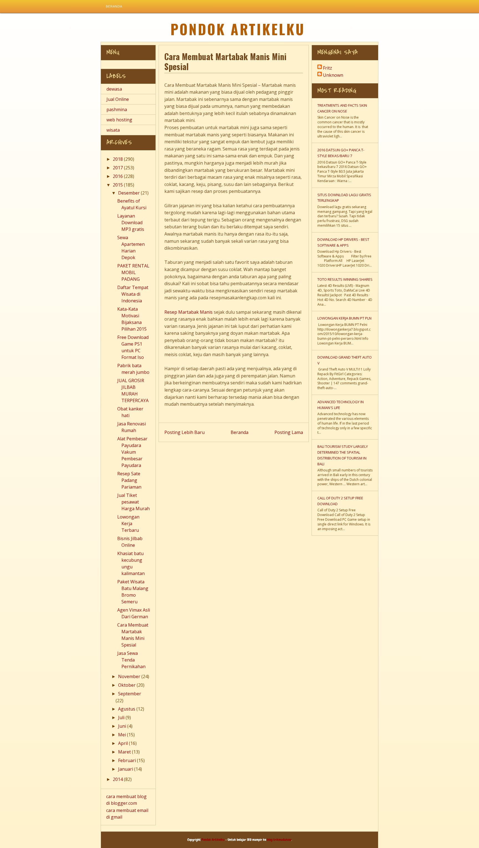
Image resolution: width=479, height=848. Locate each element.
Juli (122, 717)
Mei (122, 735)
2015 (118, 185)
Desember (129, 193)
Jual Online (117, 99)
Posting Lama (288, 432)
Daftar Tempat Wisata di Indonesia (132, 294)
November (129, 676)
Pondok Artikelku (237, 29)
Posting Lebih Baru (184, 432)
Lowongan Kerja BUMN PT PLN (344, 318)
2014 (118, 779)
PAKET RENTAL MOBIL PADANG (133, 272)
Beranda (114, 6)
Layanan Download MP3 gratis (130, 222)
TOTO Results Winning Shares (345, 279)
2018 (118, 159)
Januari (126, 769)
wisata (113, 130)
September (129, 694)
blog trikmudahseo (279, 839)
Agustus (127, 709)
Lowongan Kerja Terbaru (128, 523)
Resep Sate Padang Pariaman (129, 480)
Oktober (127, 685)
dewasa (114, 89)
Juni (122, 726)
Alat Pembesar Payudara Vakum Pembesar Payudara (132, 452)
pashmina (116, 109)
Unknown (333, 75)
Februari (127, 760)
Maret (125, 752)
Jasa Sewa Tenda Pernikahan (131, 660)
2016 (118, 176)
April (123, 743)
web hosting (119, 120)
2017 (118, 168)
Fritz (327, 68)
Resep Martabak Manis (188, 312)
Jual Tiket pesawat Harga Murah (133, 502)
